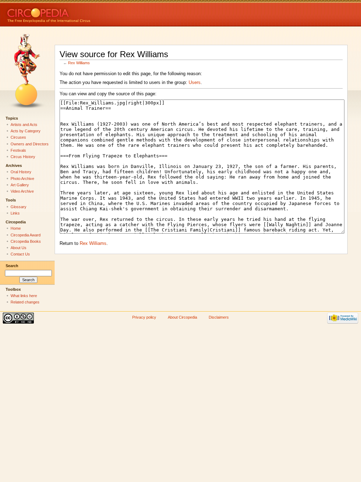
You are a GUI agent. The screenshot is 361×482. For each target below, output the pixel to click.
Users (195, 82)
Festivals (18, 150)
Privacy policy (144, 317)
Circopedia (72, 13)
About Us (18, 248)
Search (12, 266)
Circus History (23, 157)
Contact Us (20, 254)
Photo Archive (22, 178)
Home (16, 228)
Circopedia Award (26, 235)
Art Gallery (20, 185)
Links (15, 213)
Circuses (18, 137)
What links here (24, 296)
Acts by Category (26, 131)
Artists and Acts (24, 124)
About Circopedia (182, 317)
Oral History (21, 172)
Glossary (18, 207)
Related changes (25, 302)
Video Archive (22, 191)
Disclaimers (219, 317)
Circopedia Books (26, 241)
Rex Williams (79, 63)
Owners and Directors (30, 144)
